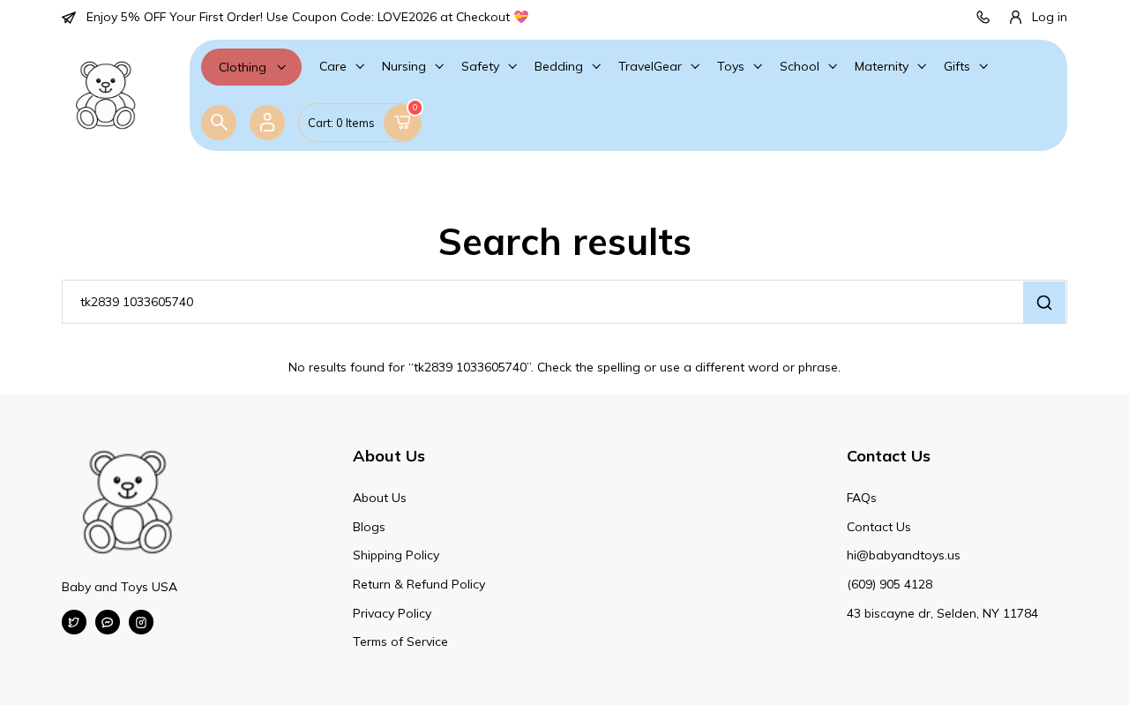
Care (333, 66)
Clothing (242, 67)
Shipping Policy (396, 555)
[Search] (218, 122)
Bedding (559, 66)
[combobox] (564, 302)
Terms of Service (400, 641)
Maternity (881, 66)
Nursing (404, 66)
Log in (1049, 17)
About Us (380, 498)
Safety (480, 66)
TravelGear (650, 66)
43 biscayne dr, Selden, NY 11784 (942, 613)
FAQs (862, 498)
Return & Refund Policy (419, 584)
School (799, 66)
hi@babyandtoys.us (904, 555)
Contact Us (879, 527)
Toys (730, 66)
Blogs (369, 527)
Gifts (957, 66)
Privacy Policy (392, 613)
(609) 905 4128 (889, 584)
